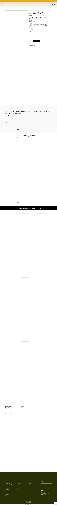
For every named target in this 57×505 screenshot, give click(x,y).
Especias (18, 484)
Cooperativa (21, 3)
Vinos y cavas (19, 490)
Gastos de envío (31, 482)
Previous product (52, 7)
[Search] (54, 3)
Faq (31, 3)
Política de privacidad (32, 484)
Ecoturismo (27, 3)
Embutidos (33, 45)
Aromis (7, 488)
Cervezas (18, 482)
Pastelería (18, 488)
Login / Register (51, 3)
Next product (54, 7)
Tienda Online (15, 3)
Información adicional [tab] (31, 108)
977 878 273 (6, 126)
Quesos (18, 489)
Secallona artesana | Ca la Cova (34, 200)
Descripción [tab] (23, 108)
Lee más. (39, 119)
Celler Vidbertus (8, 489)
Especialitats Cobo (8, 490)
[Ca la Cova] (50, 41)
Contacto (34, 3)
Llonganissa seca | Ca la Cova (21, 200)
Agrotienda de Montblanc (9, 484)
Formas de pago (31, 483)
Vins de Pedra (7, 494)
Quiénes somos (8, 483)
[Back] (3, 7)
